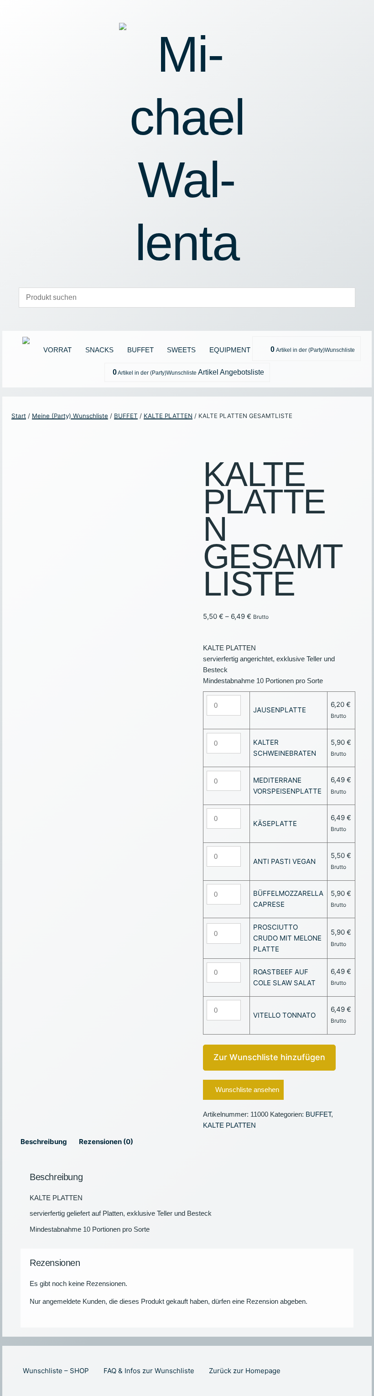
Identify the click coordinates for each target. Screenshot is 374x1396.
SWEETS (181, 350)
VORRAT (57, 350)
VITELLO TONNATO (284, 1015)
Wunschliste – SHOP (56, 1370)
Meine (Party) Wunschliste (70, 415)
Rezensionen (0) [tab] (106, 1141)
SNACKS (99, 350)
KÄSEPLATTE (275, 823)
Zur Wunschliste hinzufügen (269, 1057)
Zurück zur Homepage (244, 1370)
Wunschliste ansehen (247, 1089)
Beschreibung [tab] (44, 1141)
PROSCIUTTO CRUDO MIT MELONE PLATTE (287, 938)
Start (18, 415)
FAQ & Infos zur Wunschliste (149, 1370)
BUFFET (140, 350)
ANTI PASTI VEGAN (284, 861)
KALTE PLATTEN (168, 415)
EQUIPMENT (229, 350)
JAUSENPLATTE (279, 710)
